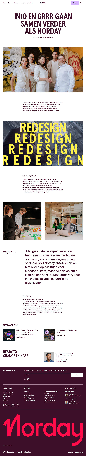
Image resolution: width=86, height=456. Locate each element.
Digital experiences (8, 394)
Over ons (5, 398)
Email (27, 373)
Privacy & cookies (7, 445)
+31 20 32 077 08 (50, 400)
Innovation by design (8, 392)
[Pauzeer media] (80, 163)
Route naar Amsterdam (50, 402)
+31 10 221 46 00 (29, 398)
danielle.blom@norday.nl (75, 396)
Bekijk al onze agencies (75, 452)
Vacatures (5, 400)
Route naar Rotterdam (29, 400)
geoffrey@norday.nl (73, 403)
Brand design (6, 396)
